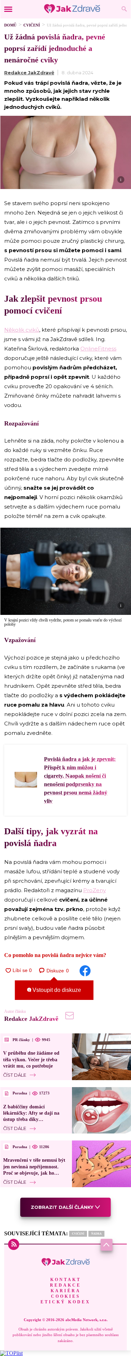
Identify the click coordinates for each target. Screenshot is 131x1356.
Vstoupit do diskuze (56, 990)
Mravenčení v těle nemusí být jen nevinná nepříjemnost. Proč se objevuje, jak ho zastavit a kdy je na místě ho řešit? (34, 1173)
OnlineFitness (98, 348)
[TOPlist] (11, 1353)
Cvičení (31, 25)
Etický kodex (65, 1302)
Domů (10, 25)
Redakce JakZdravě (29, 72)
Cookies (65, 1296)
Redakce (65, 1285)
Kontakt (65, 1279)
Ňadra (96, 1233)
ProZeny (94, 890)
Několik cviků (21, 329)
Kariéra (66, 1290)
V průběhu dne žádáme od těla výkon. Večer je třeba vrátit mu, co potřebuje (31, 1059)
